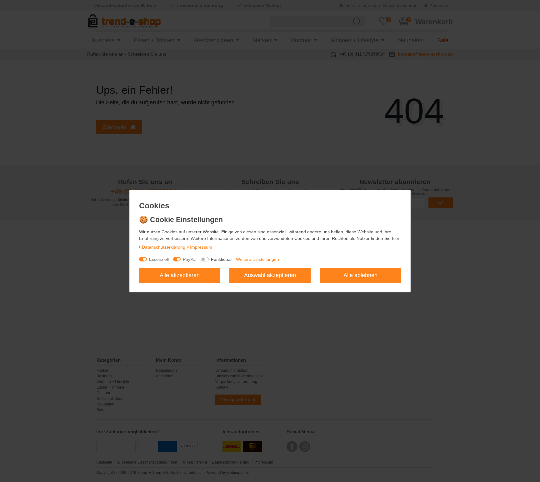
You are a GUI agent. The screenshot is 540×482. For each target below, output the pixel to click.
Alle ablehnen (360, 275)
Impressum (201, 247)
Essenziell (159, 259)
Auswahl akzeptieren (270, 275)
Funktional (221, 259)
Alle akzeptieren (180, 275)
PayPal (190, 259)
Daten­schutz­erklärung (163, 247)
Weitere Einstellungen (257, 259)
